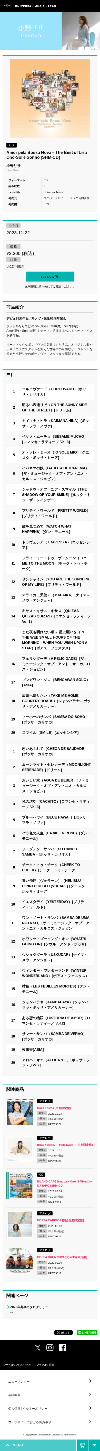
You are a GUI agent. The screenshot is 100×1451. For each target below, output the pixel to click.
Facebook (62, 1347)
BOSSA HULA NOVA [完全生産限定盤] (62, 1257)
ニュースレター (19, 1381)
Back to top (94, 1445)
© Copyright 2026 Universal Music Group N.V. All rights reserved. (50, 1434)
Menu (94, 6)
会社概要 (14, 1395)
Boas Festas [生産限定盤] (54, 1107)
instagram (50, 1347)
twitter (37, 1347)
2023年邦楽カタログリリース (29, 1309)
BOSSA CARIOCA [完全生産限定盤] (60, 1220)
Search (82, 6)
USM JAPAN (23, 1364)
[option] (50, 99)
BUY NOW (82, 1445)
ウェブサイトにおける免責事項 (29, 1422)
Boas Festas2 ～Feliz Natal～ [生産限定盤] (65, 1144)
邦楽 (51, 1364)
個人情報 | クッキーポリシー (27, 1408)
